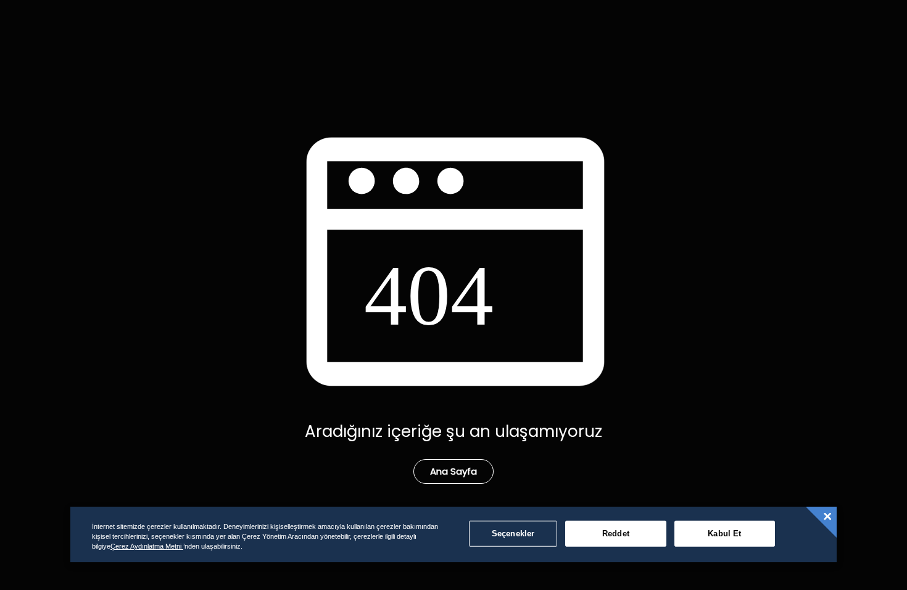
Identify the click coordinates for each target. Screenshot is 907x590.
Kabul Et (724, 533)
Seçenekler (513, 533)
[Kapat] (827, 516)
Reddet (615, 533)
